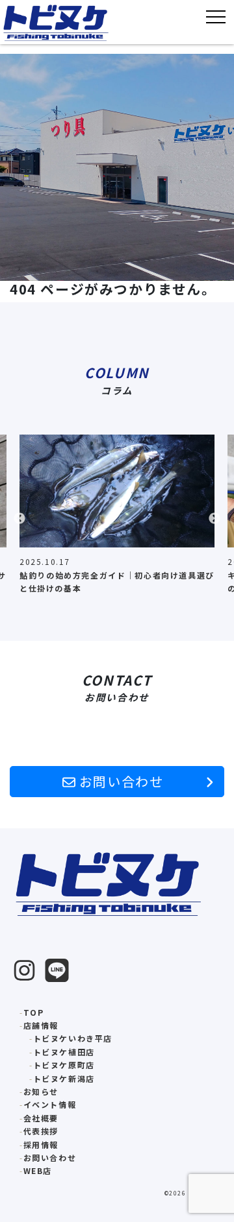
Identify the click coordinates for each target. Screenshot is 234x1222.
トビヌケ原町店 (64, 1064)
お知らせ (40, 1091)
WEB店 (37, 1170)
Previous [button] (19, 518)
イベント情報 (50, 1104)
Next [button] (214, 518)
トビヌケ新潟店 (64, 1078)
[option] (117, 518)
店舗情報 (40, 1025)
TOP (33, 1012)
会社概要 (40, 1117)
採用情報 (40, 1144)
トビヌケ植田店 (64, 1051)
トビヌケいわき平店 (72, 1038)
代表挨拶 (40, 1130)
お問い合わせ (119, 781)
